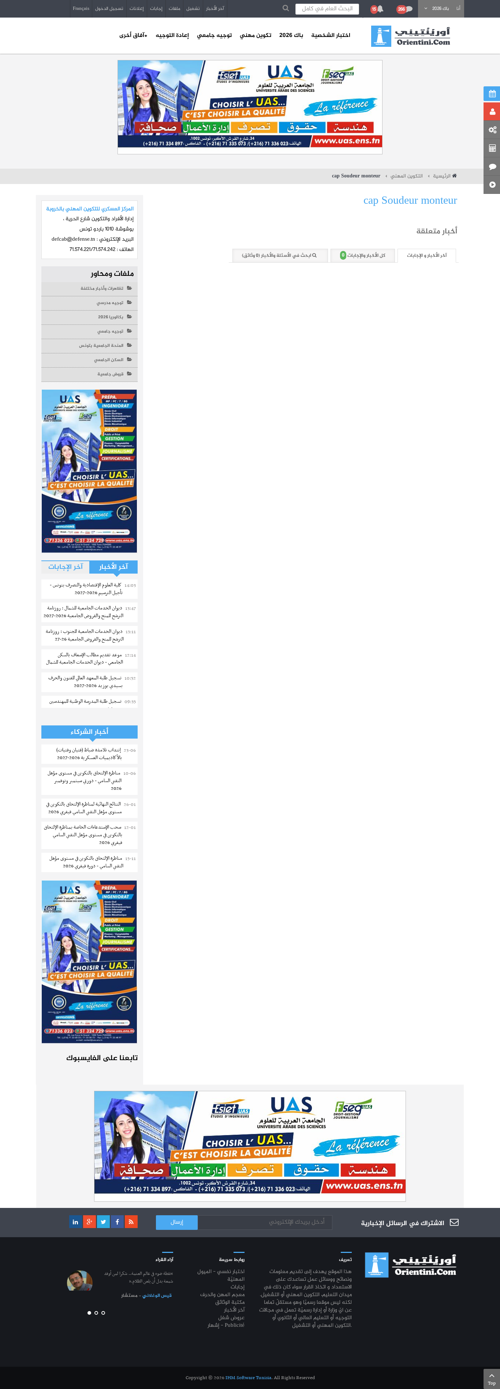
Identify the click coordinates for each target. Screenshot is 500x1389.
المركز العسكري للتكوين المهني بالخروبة (90, 209)
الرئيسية (442, 176)
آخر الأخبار (215, 9)
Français (81, 9)
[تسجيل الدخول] (492, 111)
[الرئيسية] (410, 36)
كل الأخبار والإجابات (363, 255)
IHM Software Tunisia (248, 1378)
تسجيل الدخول (109, 9)
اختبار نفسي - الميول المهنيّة (221, 1276)
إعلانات (137, 9)
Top (492, 1383)
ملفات (174, 9)
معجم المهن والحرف (222, 1295)
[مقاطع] (492, 185)
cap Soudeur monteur (410, 201)
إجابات (156, 9)
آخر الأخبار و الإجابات (427, 256)
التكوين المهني (407, 176)
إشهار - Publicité (226, 1326)
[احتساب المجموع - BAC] (492, 148)
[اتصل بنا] (492, 166)
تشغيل (193, 9)
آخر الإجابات (65, 567)
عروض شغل (231, 1318)
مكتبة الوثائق (230, 1303)
